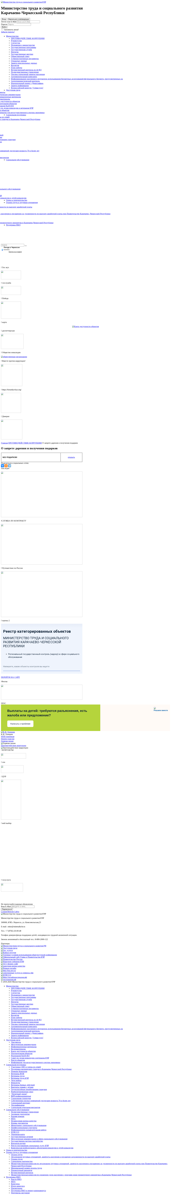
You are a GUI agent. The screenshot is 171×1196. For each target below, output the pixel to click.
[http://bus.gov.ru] (8, 970)
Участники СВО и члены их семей (26, 1067)
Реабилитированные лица (22, 1092)
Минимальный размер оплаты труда (26, 1168)
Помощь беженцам (19, 1071)
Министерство (12, 986)
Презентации (16, 1188)
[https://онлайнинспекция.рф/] (14, 977)
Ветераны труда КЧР (20, 1078)
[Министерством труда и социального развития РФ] (23, 946)
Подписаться (7, 909)
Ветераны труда (18, 1076)
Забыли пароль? (8, 32)
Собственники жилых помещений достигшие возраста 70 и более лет (41, 1101)
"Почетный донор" (19, 1094)
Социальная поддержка (16, 1065)
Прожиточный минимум (21, 1170)
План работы (16, 1017)
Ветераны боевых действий (23, 1085)
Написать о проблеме (20, 724)
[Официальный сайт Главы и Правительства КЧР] (23, 957)
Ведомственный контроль (22, 1173)
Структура (15, 993)
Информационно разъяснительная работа (28, 1130)
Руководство (16, 990)
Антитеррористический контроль (25, 1031)
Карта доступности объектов (23, 1051)
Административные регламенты (25, 1008)
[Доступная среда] (9, 948)
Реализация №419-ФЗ (20, 1056)
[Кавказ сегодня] (8, 953)
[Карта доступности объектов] (85, 326)
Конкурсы (15, 1184)
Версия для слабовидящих (18, 19)
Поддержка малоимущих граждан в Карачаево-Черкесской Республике (41, 1069)
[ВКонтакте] (2, 465)
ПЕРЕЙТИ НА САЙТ (10, 677)
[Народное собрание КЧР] (12, 961)
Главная (4, 443)
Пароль (4, 24)
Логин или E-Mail (8, 22)
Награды (15, 1002)
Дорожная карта (18, 1134)
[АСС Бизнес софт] (9, 964)
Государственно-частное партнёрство (27, 1141)
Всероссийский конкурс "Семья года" (27, 1038)
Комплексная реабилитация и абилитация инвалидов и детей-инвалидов (42, 1148)
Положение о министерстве (23, 995)
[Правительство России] (12, 959)
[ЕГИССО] (6, 975)
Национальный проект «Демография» (27, 1033)
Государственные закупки (22, 1004)
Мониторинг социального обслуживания (28, 1125)
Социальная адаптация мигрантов (25, 1107)
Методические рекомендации (23, 1044)
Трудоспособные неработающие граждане (29, 1089)
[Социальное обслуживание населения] (12, 772)
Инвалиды (15, 1083)
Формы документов (19, 1123)
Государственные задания (22, 1137)
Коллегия (15, 1015)
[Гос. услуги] (7, 950)
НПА (13, 1119)
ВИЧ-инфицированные (21, 1096)
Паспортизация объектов (21, 1053)
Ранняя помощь (17, 1116)
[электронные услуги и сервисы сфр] (17, 973)
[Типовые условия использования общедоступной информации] (29, 955)
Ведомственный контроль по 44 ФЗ (26, 1020)
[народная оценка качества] (13, 966)
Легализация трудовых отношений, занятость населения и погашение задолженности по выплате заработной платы (60, 1157)
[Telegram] (9, 465)
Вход (4, 19)
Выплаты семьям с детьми (22, 1087)
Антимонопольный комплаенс (24, 1026)
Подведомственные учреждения (25, 1022)
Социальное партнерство (22, 1161)
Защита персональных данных (24, 1013)
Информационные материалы (24, 1047)
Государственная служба (21, 999)
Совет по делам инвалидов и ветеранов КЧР (30, 1058)
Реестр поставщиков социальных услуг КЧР (30, 1146)
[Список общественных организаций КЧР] (14, 357)
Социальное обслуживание (17, 1110)
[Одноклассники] (6, 465)
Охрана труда (17, 1159)
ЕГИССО (15, 1132)
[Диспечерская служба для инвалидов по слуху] (12, 348)
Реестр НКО (16, 1179)
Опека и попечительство (16, 1150)
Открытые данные (19, 1011)
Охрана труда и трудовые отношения (22, 1152)
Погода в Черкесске (12, 247)
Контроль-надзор (18, 1143)
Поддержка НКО (13, 1177)
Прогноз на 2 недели (15, 251)
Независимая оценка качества (23, 1121)
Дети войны (16, 1080)
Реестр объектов (18, 1060)
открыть (71, 457)
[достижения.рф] (8, 979)
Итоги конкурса (18, 1186)
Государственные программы (23, 997)
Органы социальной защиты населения (28, 1024)
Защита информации (20, 1035)
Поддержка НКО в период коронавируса (28, 1191)
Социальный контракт (20, 1103)
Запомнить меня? (11, 30)
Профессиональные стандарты (24, 1128)
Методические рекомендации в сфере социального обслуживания (39, 1139)
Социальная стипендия (21, 1098)
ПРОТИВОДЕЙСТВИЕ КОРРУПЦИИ (25, 443)
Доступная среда (13, 1040)
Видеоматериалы (18, 1049)
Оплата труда (16, 1155)
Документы (16, 1042)
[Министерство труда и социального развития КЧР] (23, 2)
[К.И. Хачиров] (8, 732)
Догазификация (17, 1105)
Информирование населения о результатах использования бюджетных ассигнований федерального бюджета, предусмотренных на (67, 1029)
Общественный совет (20, 1006)
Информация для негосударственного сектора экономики (35, 1062)
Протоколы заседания (20, 1193)
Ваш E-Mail (6, 906)
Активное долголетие (20, 1114)
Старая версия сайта (10, 912)
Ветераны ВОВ (17, 1074)
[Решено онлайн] (8, 968)
